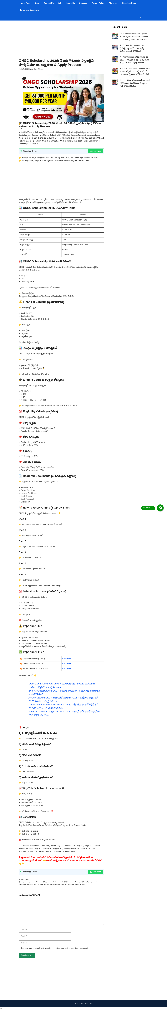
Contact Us (49, 3)
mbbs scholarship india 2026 (57, 882)
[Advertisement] (61, 40)
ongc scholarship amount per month (73, 884)
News (37, 3)
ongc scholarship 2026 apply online (47, 884)
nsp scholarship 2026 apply (78, 882)
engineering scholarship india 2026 (33, 882)
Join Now (96, 151)
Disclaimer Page (129, 3)
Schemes (83, 3)
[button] (140, 17)
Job (59, 3)
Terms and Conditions (29, 10)
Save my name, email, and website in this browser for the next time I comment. (54, 948)
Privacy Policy (98, 3)
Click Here (66, 659)
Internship (70, 3)
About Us (113, 3)
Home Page (25, 3)
